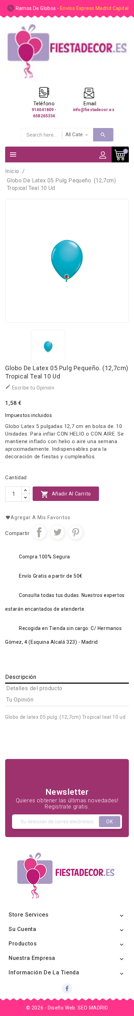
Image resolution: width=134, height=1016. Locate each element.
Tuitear (57, 532)
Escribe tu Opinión (29, 387)
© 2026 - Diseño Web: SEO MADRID (67, 1007)
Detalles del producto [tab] (34, 688)
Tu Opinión (19, 699)
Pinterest (75, 532)
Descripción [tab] (20, 677)
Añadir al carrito (66, 494)
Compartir (39, 532)
